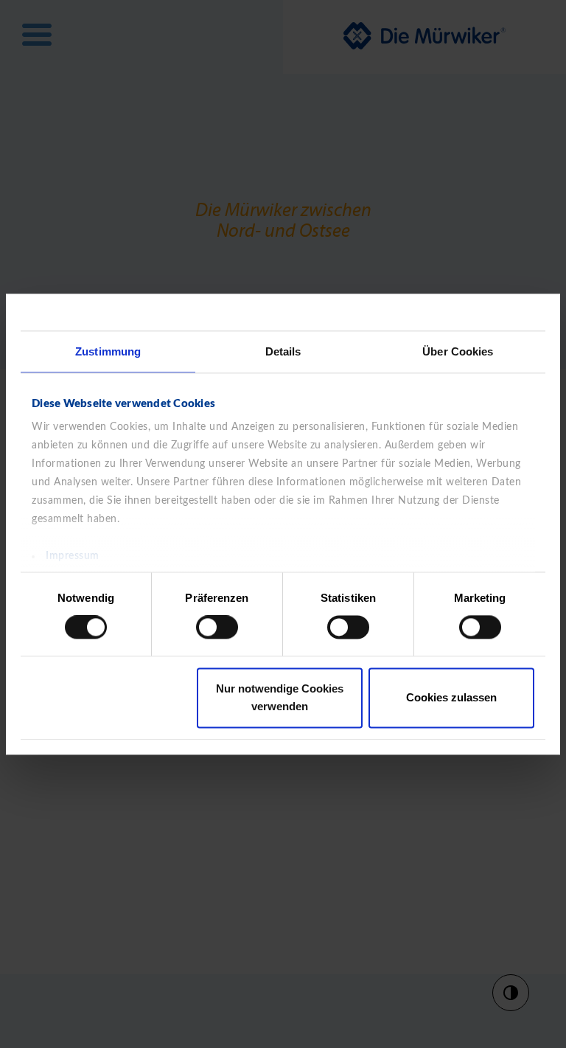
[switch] (217, 627)
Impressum (72, 556)
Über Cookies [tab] (457, 351)
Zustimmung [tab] (108, 351)
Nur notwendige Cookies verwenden (279, 697)
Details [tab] (283, 351)
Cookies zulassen (451, 697)
